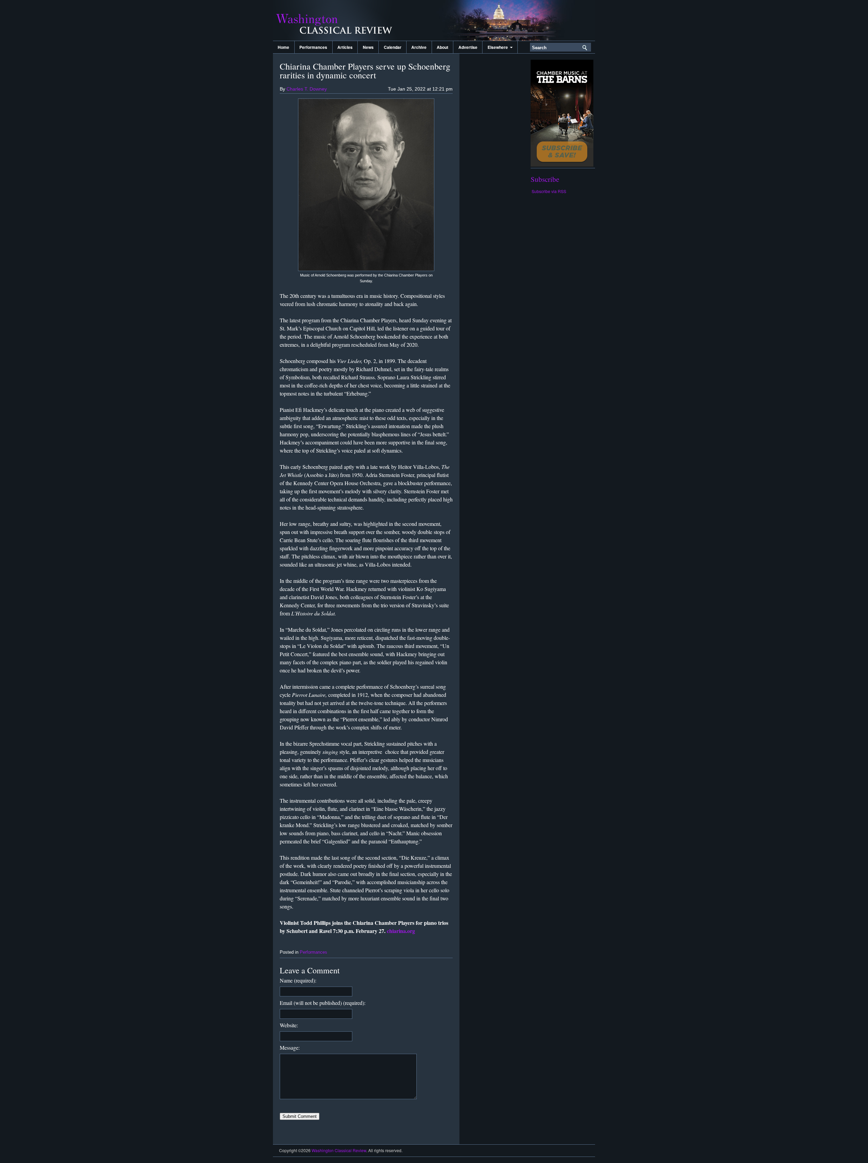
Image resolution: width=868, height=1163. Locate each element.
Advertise (467, 47)
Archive (419, 47)
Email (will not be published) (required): (323, 1002)
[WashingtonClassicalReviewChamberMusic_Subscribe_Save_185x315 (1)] (562, 165)
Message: (290, 1047)
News (368, 47)
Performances (313, 47)
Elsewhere (499, 47)
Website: (289, 1025)
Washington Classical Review (341, 20)
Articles (345, 47)
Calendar (392, 47)
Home (283, 47)
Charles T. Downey (307, 89)
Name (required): (298, 980)
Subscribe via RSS (549, 191)
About (442, 47)
